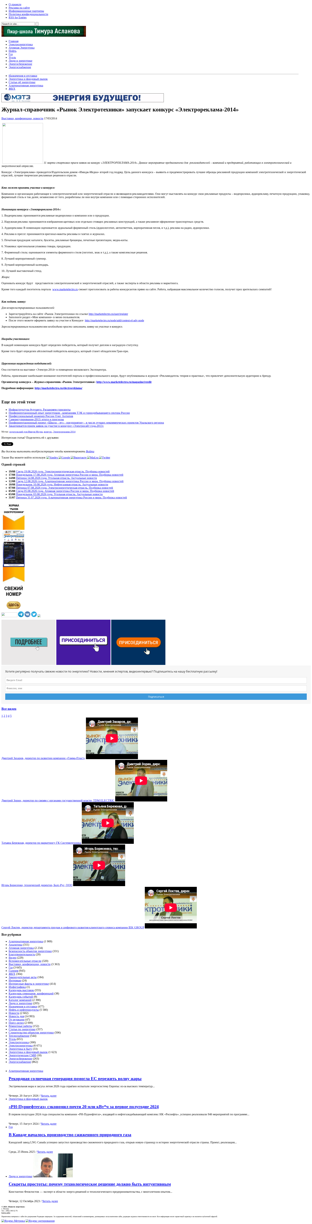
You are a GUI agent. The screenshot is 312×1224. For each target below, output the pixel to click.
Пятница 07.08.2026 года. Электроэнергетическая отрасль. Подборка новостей (64, 487)
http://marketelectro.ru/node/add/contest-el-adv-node (114, 320)
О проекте (15, 4)
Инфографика (17, 986)
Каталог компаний (20, 1000)
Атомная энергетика (21, 947)
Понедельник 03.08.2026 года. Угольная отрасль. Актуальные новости (59, 494)
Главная (13, 41)
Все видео (8, 709)
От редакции (17, 1019)
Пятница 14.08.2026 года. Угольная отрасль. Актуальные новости (56, 478)
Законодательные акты (23, 977)
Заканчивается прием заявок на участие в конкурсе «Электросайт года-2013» (56, 425)
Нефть (12, 50)
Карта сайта (5, 1213)
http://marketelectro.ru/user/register (108, 313)
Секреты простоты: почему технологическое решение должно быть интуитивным (90, 1184)
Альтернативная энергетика (26, 85)
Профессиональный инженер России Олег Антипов (41, 416)
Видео (12, 957)
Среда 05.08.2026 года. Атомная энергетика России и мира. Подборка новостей (65, 491)
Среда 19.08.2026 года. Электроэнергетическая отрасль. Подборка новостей (63, 471)
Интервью (15, 980)
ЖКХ (12, 88)
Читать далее (49, 1095)
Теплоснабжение (19, 1035)
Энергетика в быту (20, 1048)
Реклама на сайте (19, 7)
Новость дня (16, 1016)
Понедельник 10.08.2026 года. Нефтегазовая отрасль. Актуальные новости (62, 484)
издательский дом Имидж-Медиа (26, 431)
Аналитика (15, 944)
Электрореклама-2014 (64, 431)
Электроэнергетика (21, 44)
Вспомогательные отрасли (25, 960)
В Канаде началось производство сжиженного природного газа (70, 1134)
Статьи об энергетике (22, 82)
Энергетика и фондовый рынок (28, 78)
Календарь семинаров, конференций (31, 993)
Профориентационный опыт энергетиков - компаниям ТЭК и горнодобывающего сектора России (69, 412)
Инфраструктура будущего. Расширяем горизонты (40, 409)
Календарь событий (21, 996)
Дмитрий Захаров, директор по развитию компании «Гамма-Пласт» (43, 758)
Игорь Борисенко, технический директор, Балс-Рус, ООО (36, 885)
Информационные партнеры (26, 10)
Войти (90, 451)
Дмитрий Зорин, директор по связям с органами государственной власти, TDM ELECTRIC (57, 800)
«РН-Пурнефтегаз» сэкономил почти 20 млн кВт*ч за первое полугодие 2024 (84, 1106)
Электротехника (19, 1042)
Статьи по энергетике (22, 1029)
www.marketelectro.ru (65, 289)
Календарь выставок (21, 990)
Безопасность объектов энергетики (30, 951)
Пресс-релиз (16, 1022)
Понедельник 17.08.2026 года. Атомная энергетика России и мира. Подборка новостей (69, 474)
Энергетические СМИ (22, 1055)
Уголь (12, 57)
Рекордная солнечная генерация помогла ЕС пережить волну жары (75, 1078)
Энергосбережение (20, 63)
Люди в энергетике (20, 60)
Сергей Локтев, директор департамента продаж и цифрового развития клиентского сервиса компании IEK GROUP (72, 927)
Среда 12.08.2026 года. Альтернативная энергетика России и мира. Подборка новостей (70, 481)
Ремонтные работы (20, 1026)
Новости (14, 1013)
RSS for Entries (18, 17)
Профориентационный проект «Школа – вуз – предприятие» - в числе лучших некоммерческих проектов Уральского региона (86, 422)
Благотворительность (22, 954)
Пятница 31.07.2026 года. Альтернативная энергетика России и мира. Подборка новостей (71, 497)
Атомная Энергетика (21, 47)
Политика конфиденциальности (28, 14)
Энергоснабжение (20, 67)
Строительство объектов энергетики (31, 1032)
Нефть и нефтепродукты (24, 1009)
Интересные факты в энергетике (29, 983)
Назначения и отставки (23, 75)
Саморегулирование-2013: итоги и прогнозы (36, 419)
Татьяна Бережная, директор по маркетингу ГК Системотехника (41, 842)
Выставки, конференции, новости (22, 118)
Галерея (13, 970)
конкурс (48, 431)
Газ (11, 54)
